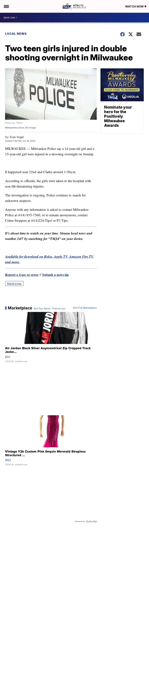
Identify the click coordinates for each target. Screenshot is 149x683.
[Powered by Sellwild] (91, 521)
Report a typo (14, 283)
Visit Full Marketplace (85, 308)
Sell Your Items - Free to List (49, 308)
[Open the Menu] (6, 6)
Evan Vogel (17, 137)
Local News (16, 33)
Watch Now (134, 6)
